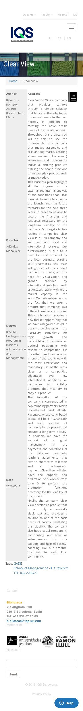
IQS (75, 15)
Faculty (45, 15)
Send (13, 674)
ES (50, 38)
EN (69, 38)
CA (60, 38)
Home (13, 81)
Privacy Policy (41, 694)
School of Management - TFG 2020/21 (41, 568)
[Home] (22, 34)
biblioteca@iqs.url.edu (24, 621)
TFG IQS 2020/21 (26, 573)
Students (28, 15)
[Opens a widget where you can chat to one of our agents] (66, 703)
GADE (18, 563)
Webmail (63, 15)
